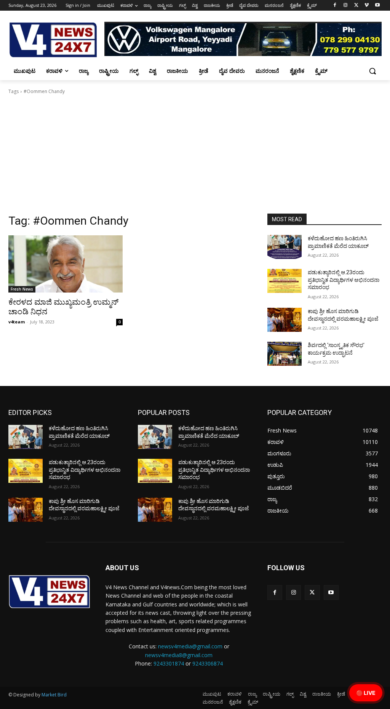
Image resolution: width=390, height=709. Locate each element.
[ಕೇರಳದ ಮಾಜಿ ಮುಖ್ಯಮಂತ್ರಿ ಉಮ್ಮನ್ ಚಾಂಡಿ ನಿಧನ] (65, 264)
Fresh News (22, 289)
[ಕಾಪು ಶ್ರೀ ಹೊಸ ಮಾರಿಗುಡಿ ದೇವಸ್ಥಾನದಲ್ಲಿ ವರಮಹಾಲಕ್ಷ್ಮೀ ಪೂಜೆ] (284, 320)
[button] (372, 71)
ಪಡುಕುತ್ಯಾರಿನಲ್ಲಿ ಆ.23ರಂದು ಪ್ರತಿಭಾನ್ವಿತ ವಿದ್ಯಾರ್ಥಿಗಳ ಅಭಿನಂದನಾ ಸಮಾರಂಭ (343, 279)
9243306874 (207, 663)
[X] (356, 5)
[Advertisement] (195, 156)
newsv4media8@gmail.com (179, 655)
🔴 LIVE (366, 693)
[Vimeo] (366, 5)
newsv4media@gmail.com (190, 646)
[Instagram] (345, 5)
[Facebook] (335, 5)
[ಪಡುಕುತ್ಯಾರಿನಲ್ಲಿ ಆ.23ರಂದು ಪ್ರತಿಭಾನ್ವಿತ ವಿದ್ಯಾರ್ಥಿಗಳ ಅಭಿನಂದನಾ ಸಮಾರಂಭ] (284, 281)
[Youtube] (377, 5)
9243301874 (168, 663)
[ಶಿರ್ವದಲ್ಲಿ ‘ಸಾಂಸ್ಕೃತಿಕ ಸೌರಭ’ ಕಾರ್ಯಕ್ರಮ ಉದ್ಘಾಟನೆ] (284, 354)
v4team (16, 322)
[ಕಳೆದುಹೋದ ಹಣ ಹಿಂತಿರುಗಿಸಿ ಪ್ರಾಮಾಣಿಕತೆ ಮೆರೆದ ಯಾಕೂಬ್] (284, 247)
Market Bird (54, 694)
